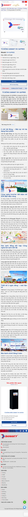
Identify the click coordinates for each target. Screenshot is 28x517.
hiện (13, 124)
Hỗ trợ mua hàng (14, 84)
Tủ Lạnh (3, 476)
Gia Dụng (4, 478)
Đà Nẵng (4, 493)
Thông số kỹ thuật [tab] (16, 88)
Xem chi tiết (14, 422)
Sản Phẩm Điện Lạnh (12, 8)
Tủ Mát (3, 474)
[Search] (12, 2)
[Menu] (26, 5)
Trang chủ (3, 8)
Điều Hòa (4, 482)
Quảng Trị (4, 495)
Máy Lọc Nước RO (5, 480)
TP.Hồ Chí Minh (5, 499)
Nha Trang (4, 497)
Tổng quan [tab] (5, 88)
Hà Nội (3, 489)
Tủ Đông (20, 8)
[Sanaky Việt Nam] (6, 5)
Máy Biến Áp (4, 484)
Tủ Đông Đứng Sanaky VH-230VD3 (14, 412)
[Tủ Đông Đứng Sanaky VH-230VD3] (14, 399)
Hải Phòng (4, 491)
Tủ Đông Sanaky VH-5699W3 (8, 95)
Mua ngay (14, 81)
